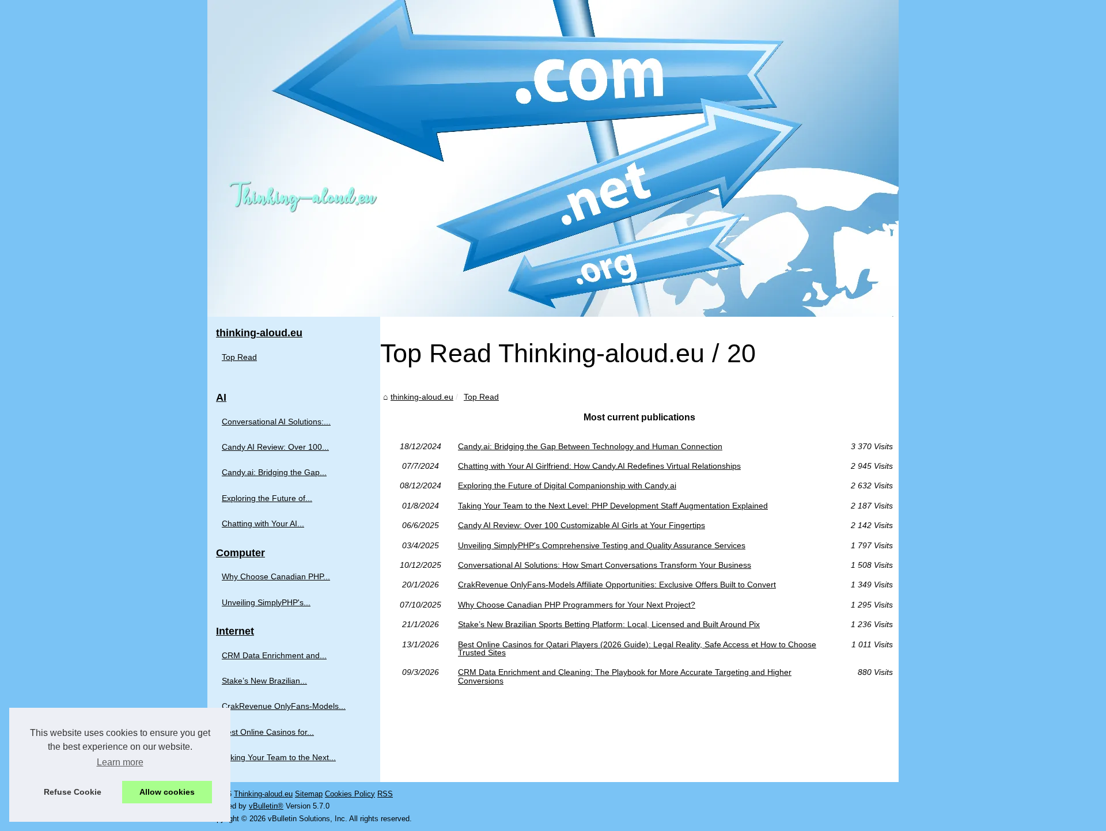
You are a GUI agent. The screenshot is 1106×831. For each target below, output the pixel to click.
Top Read (481, 396)
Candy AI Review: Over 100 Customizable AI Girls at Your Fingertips (581, 525)
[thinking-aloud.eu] (553, 158)
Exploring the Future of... (267, 498)
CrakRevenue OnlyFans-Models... (284, 706)
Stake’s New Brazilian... (264, 680)
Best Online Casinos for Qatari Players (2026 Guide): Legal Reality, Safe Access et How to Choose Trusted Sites (637, 648)
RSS (385, 794)
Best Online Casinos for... (268, 732)
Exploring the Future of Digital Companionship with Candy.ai (567, 485)
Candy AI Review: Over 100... (275, 446)
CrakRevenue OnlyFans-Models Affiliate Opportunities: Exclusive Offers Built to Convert (617, 584)
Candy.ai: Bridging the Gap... (274, 472)
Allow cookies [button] (167, 791)
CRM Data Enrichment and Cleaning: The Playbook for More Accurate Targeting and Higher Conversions (624, 676)
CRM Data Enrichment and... (274, 655)
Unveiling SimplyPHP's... (266, 602)
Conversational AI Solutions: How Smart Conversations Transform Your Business (604, 565)
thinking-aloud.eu (422, 396)
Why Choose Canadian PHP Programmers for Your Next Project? (576, 605)
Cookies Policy (350, 794)
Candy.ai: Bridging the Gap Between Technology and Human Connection (590, 446)
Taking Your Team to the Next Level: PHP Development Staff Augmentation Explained (613, 506)
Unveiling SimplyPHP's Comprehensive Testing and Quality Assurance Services (601, 545)
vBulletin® (266, 806)
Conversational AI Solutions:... (276, 421)
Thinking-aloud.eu (263, 794)
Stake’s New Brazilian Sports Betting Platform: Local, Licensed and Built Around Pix (609, 624)
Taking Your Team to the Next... (279, 757)
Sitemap (309, 794)
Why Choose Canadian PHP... (276, 576)
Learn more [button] (120, 762)
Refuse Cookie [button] (72, 791)
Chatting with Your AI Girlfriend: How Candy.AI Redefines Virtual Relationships (599, 466)
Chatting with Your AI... (263, 523)
